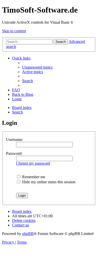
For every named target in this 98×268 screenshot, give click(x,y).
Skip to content (14, 31)
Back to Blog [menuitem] (22, 94)
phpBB (28, 233)
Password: (14, 153)
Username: (14, 139)
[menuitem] (37, 67)
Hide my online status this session (48, 182)
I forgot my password (33, 163)
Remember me (33, 177)
